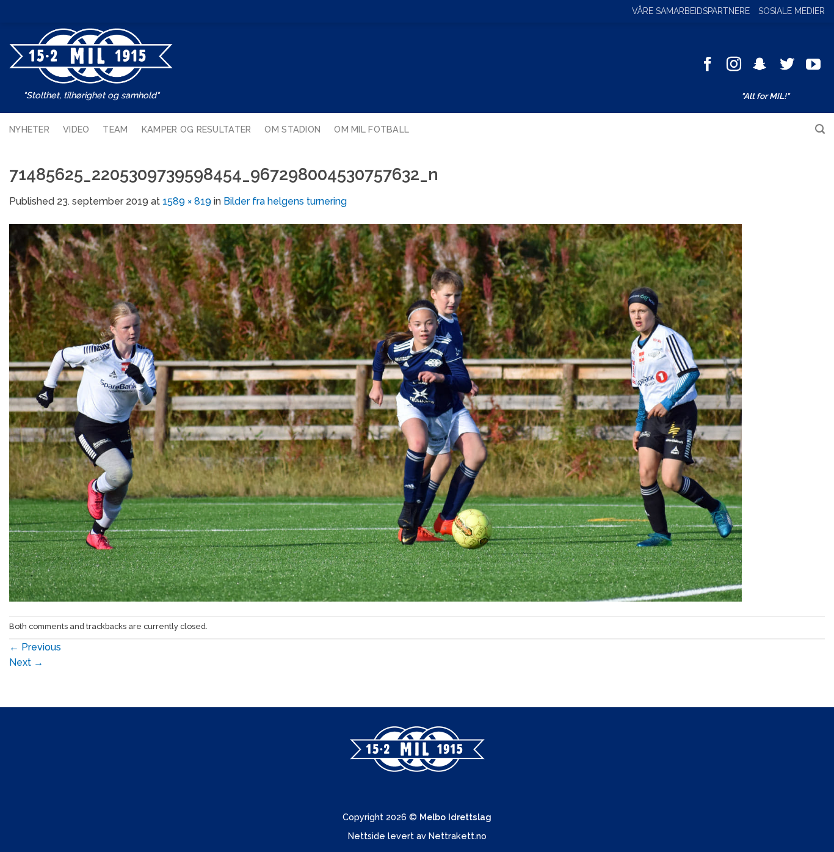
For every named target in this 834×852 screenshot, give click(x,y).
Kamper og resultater (197, 129)
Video (76, 129)
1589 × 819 (186, 201)
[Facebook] (707, 65)
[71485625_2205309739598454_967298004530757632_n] (375, 412)
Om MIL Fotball (371, 129)
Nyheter (29, 129)
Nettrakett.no (458, 836)
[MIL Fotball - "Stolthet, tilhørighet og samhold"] (91, 56)
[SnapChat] (760, 65)
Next (26, 662)
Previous (35, 647)
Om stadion (292, 129)
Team (115, 129)
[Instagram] (734, 65)
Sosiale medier (791, 11)
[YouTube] (813, 65)
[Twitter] (787, 65)
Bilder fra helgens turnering (285, 201)
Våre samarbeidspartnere (691, 11)
